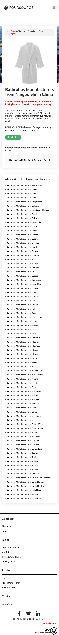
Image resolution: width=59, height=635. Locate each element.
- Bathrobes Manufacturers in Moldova (22, 354)
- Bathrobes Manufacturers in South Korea (24, 428)
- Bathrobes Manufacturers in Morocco (22, 358)
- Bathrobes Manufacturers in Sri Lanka (22, 437)
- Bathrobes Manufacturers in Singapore (23, 416)
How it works (8, 587)
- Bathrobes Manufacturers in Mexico (21, 350)
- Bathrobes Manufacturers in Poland (21, 395)
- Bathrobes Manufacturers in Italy (20, 309)
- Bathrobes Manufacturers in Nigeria (21, 379)
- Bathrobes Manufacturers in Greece (21, 276)
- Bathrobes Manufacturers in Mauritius (22, 346)
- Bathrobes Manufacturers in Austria (21, 198)
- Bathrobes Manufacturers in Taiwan (21, 453)
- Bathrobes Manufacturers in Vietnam (22, 494)
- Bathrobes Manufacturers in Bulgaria (22, 218)
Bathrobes (32, 31)
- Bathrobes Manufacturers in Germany (22, 268)
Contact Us (7, 604)
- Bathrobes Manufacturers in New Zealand (24, 375)
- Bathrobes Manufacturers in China (21, 231)
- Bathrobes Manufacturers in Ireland (21, 305)
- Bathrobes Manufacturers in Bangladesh (23, 202)
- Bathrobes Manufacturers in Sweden (22, 445)
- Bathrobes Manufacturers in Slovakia (22, 420)
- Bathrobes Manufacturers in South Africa (24, 424)
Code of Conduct (10, 547)
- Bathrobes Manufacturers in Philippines (23, 391)
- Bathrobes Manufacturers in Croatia (21, 235)
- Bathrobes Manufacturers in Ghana (21, 272)
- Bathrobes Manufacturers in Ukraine (22, 474)
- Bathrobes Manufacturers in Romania (22, 404)
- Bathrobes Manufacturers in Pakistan (22, 383)
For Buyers (7, 578)
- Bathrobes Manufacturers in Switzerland (23, 449)
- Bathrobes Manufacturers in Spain (21, 433)
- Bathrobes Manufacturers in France (21, 264)
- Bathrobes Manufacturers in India (20, 292)
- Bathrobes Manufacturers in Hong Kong (23, 284)
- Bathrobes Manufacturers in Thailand (22, 457)
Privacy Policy (9, 562)
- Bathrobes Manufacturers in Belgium (22, 206)
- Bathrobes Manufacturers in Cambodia (23, 222)
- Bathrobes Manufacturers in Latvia (21, 334)
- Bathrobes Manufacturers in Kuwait (21, 325)
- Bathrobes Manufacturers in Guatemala (23, 280)
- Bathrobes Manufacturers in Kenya (21, 321)
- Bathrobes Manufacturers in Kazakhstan (23, 317)
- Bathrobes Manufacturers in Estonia (21, 251)
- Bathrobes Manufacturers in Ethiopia (22, 255)
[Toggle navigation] (54, 7)
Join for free (13, 137)
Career (5, 531)
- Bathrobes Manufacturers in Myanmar (22, 363)
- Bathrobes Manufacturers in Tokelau (21, 461)
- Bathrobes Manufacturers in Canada (21, 227)
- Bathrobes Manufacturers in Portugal (22, 400)
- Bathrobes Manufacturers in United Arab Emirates (28, 478)
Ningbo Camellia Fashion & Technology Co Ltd (29, 160)
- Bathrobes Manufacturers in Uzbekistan (23, 490)
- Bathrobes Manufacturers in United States (24, 486)
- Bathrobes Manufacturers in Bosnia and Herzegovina (29, 210)
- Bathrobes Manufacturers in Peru (20, 387)
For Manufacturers (11, 583)
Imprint (5, 552)
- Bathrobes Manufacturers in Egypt (21, 247)
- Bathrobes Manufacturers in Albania (21, 189)
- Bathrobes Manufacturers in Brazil (21, 214)
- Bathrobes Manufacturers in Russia (21, 408)
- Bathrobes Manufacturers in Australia (22, 194)
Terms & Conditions (11, 557)
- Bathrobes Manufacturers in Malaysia (22, 342)
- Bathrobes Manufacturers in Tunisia (21, 466)
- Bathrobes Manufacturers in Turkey (21, 470)
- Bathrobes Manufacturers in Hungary (22, 288)
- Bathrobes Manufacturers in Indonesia (22, 297)
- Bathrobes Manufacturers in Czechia (22, 239)
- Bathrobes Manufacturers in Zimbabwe (23, 498)
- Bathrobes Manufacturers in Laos (20, 330)
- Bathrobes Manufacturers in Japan (21, 313)
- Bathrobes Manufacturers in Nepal (21, 367)
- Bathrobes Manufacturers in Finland (21, 260)
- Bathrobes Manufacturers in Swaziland (23, 441)
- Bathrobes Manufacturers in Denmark (22, 243)
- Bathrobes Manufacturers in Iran (20, 301)
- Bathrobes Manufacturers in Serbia (21, 412)
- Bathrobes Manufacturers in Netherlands (24, 371)
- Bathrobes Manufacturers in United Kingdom (25, 482)
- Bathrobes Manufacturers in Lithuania (22, 338)
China (41, 31)
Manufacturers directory (16, 31)
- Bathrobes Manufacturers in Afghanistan (23, 185)
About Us (6, 526)
